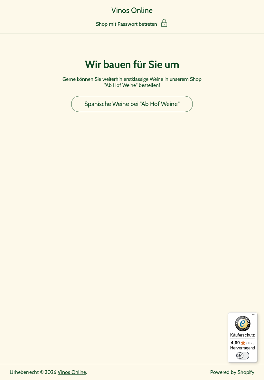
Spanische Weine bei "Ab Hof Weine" (132, 104)
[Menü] (254, 316)
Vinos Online (132, 10)
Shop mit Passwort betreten (126, 24)
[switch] (242, 355)
